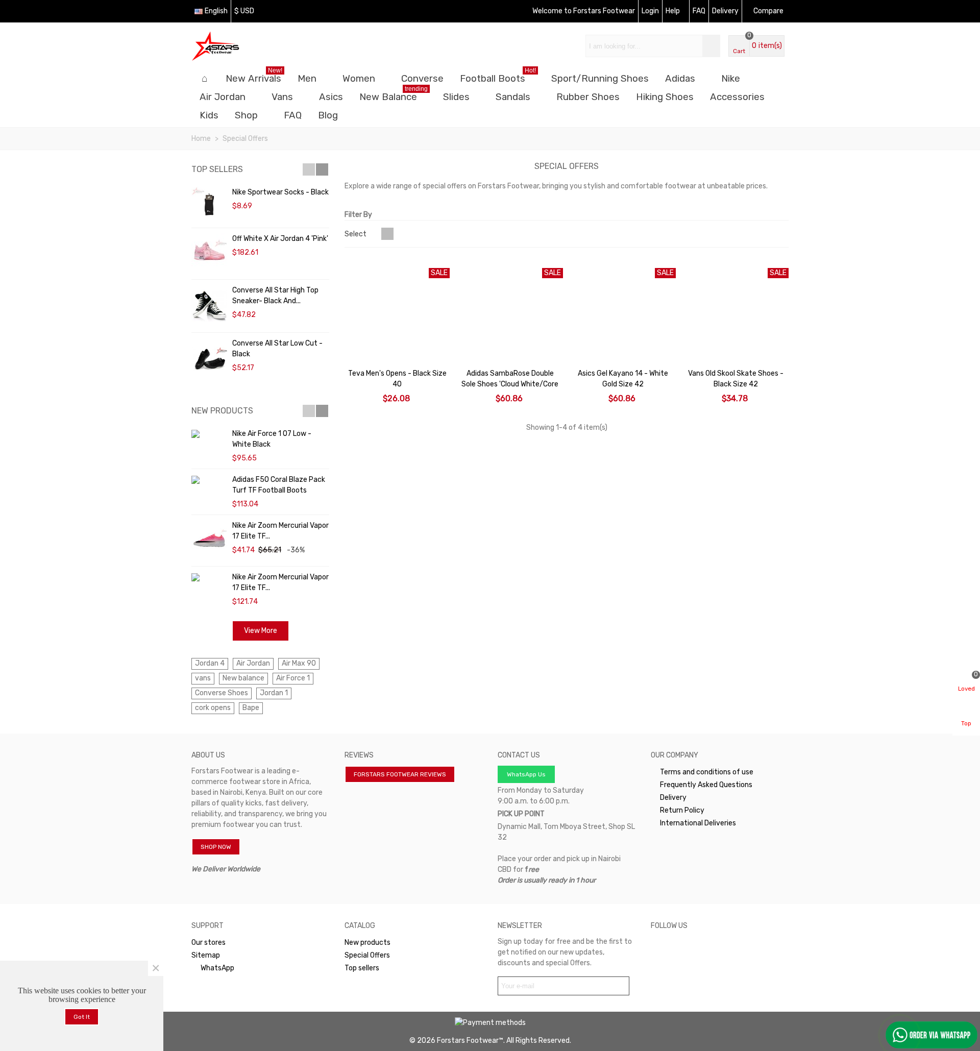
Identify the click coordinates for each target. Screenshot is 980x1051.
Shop (246, 115)
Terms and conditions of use (706, 772)
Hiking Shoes (665, 97)
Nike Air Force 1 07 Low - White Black (271, 439)
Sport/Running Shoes (600, 78)
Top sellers (217, 169)
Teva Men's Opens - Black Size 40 (397, 378)
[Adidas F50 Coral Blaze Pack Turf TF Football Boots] (209, 479)
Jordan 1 (274, 693)
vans (203, 678)
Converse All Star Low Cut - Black (277, 348)
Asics (331, 97)
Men (307, 78)
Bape (250, 707)
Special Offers (367, 955)
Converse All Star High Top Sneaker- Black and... (275, 295)
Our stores (208, 942)
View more (260, 630)
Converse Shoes (221, 693)
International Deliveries (698, 823)
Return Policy (682, 810)
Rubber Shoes (588, 97)
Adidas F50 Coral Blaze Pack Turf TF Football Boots (278, 485)
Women (358, 78)
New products (222, 410)
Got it (82, 1016)
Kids (209, 115)
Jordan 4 (210, 663)
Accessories (737, 97)
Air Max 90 (299, 663)
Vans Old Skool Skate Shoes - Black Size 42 (735, 378)
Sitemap (205, 955)
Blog (328, 115)
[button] (309, 169)
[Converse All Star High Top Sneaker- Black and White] (209, 306)
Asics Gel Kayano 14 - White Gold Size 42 (623, 378)
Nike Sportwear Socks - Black (280, 192)
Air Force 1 (293, 678)
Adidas (680, 78)
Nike (730, 78)
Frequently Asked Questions (706, 784)
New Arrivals (254, 76)
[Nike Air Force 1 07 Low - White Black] (209, 433)
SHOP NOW (216, 846)
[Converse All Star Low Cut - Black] (209, 359)
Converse (422, 78)
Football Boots (498, 76)
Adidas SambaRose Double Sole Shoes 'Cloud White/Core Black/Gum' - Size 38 (509, 384)
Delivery (673, 797)
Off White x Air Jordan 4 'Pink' (280, 238)
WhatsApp (217, 968)
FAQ (293, 115)
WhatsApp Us (526, 774)
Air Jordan (223, 97)
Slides (456, 97)
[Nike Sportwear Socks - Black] (209, 205)
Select (356, 234)
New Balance (393, 95)
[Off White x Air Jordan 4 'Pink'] (209, 253)
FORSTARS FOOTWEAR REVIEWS (400, 774)
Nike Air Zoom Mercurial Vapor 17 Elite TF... (280, 531)
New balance (243, 678)
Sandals (513, 97)
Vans (282, 97)
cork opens (213, 707)
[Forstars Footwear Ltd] (247, 46)
